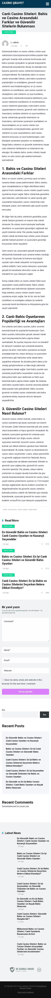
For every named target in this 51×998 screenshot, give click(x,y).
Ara (3, 710)
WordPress (42, 986)
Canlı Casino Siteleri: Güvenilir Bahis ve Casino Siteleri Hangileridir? (32, 916)
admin (16, 42)
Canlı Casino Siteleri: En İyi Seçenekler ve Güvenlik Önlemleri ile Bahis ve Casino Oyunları (25, 773)
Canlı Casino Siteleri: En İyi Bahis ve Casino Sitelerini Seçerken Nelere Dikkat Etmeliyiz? (24, 584)
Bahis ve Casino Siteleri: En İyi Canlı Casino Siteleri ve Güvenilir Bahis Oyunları (24, 560)
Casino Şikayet (13, 2)
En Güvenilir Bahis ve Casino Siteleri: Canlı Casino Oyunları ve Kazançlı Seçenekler (25, 536)
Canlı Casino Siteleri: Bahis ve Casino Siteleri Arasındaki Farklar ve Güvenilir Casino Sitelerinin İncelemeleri (31, 948)
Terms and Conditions (25, 992)
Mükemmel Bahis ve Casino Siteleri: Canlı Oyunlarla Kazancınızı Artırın (30, 931)
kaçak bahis (32, 509)
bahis (5, 509)
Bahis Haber (9, 32)
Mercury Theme (25, 988)
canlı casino (12, 509)
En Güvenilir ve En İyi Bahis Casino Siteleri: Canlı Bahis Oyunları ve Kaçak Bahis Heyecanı (24, 784)
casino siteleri (22, 509)
